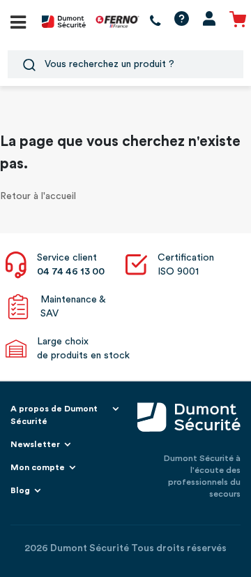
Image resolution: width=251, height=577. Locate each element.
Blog (20, 490)
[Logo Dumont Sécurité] (64, 21)
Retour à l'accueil (38, 196)
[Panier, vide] (237, 21)
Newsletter (35, 444)
